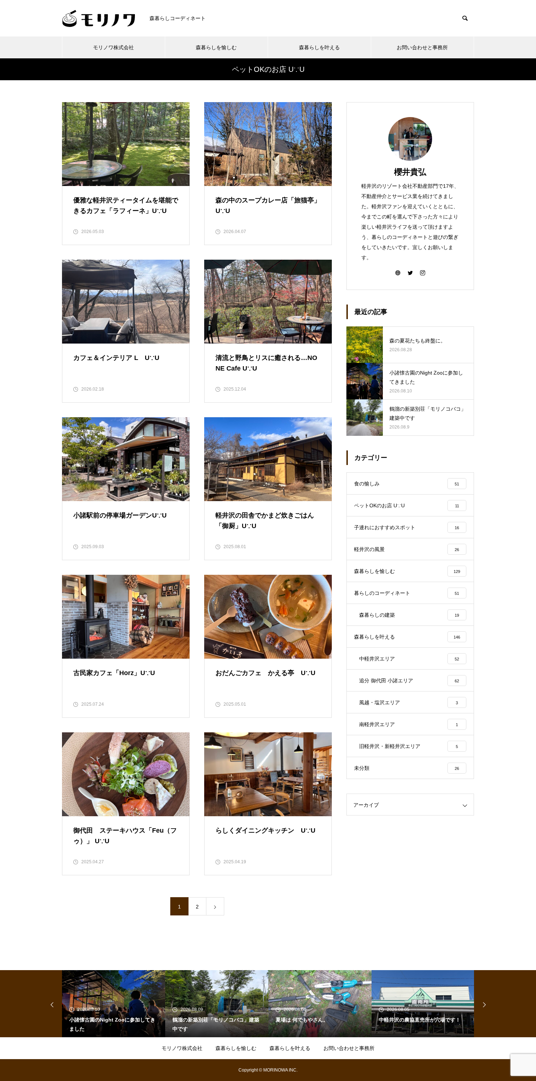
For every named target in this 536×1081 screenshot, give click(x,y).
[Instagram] (422, 272)
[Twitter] (410, 272)
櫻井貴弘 (410, 172)
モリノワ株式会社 (113, 47)
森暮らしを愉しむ (216, 47)
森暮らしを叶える (319, 47)
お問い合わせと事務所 (422, 47)
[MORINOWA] (98, 18)
